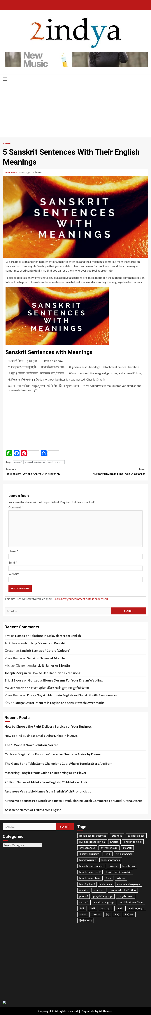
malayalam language (128, 884)
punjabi (83, 896)
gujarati (127, 847)
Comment (15, 507)
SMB (82, 908)
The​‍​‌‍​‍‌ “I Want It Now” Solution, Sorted (32, 745)
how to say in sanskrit (118, 872)
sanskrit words (56, 462)
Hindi (107, 853)
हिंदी (107, 914)
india (108, 878)
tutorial (96, 914)
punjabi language (103, 896)
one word (99, 890)
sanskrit (18, 462)
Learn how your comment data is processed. (81, 598)
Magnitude (87, 1011)
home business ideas (91, 865)
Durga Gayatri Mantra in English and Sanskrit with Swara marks (72, 695)
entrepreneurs (109, 847)
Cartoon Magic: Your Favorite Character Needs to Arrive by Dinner (53, 754)
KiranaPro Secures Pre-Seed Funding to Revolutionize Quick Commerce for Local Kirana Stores (73, 801)
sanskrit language (104, 902)
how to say (128, 865)
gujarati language (89, 853)
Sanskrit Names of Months (46, 658)
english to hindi (133, 841)
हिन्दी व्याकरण (85, 920)
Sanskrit (8, 143)
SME (92, 908)
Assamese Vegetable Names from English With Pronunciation (49, 791)
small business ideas (131, 902)
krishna (121, 878)
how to (113, 865)
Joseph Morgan (16, 673)
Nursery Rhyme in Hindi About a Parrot (118, 471)
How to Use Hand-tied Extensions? (56, 673)
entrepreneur (87, 847)
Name (13, 551)
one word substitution (123, 890)
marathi (83, 890)
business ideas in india (92, 841)
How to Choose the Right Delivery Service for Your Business (48, 726)
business (117, 835)
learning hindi (87, 884)
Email (12, 562)
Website (13, 573)
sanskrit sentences (35, 462)
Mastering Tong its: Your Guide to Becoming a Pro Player (45, 773)
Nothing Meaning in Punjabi (45, 643)
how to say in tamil (90, 878)
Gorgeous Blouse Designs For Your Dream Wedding (65, 680)
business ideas (136, 835)
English (114, 841)
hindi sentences (110, 859)
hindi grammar (124, 853)
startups (106, 908)
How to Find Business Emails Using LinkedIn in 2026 (41, 736)
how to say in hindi (90, 872)
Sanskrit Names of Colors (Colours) (45, 650)
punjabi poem (125, 896)
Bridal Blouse (14, 680)
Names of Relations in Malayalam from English (48, 636)
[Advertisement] (75, 111)
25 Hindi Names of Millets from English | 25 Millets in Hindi (46, 782)
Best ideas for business (92, 835)
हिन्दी (117, 914)
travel (82, 914)
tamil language (135, 908)
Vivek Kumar (11, 172)
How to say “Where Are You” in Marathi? (33, 471)
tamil (119, 908)
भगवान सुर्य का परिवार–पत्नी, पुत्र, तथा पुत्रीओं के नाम (60, 688)
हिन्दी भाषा (129, 914)
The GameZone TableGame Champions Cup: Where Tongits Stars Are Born (59, 763)
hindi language (87, 859)
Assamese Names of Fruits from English (33, 810)
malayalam (106, 884)
